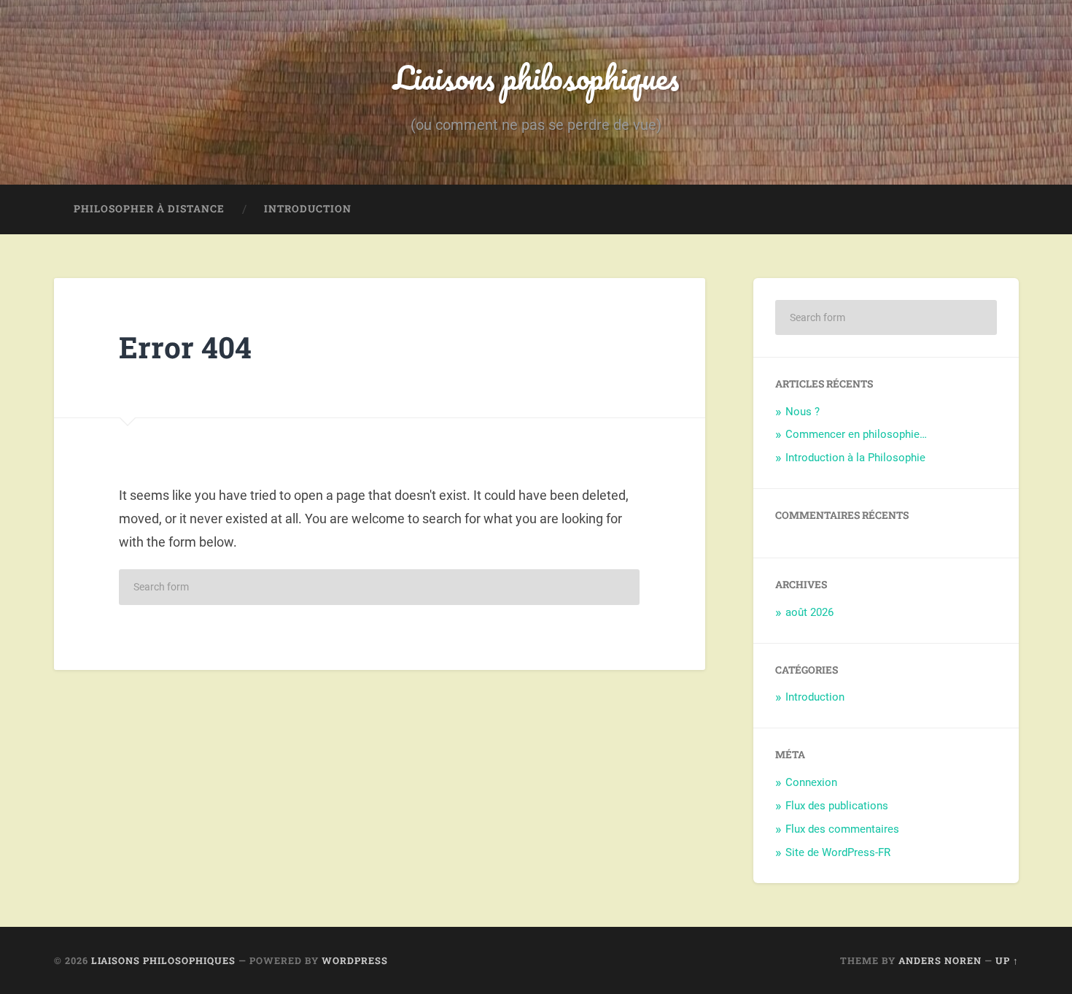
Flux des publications (836, 805)
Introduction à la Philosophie (855, 457)
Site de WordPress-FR (837, 852)
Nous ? (802, 411)
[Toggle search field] (994, 209)
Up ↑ (1007, 960)
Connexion (811, 782)
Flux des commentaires (842, 829)
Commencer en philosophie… (856, 434)
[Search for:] (379, 587)
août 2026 (809, 612)
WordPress (355, 960)
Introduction (307, 208)
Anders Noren (940, 960)
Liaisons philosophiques (536, 77)
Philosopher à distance (149, 208)
